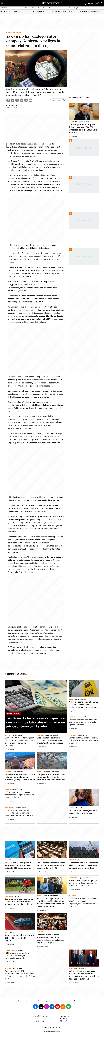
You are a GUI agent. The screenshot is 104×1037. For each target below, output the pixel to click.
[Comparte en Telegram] (26, 100)
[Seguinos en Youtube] (57, 1006)
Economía (41, 8)
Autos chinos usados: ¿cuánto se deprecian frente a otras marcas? (20, 938)
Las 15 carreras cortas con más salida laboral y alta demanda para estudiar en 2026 (51, 865)
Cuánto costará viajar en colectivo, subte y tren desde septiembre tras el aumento (84, 740)
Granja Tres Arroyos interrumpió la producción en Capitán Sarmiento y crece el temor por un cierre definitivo (20, 742)
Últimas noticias (30, 8)
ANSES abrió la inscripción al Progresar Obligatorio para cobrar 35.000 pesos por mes (18, 865)
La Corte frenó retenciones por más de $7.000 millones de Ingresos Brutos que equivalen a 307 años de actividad (84, 975)
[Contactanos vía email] (37, 1021)
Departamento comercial (64, 1017)
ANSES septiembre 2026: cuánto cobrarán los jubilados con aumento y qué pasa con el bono (20, 777)
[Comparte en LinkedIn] (21, 100)
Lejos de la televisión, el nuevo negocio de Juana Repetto (83, 812)
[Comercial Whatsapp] (66, 1021)
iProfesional (10, 32)
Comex (18, 32)
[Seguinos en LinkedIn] (52, 1006)
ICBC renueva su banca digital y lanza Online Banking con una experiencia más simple (18, 955)
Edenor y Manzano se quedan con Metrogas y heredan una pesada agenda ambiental (83, 722)
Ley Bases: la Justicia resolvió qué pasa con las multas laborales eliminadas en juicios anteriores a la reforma (36, 722)
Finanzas (58, 8)
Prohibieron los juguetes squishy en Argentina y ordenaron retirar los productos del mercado (84, 883)
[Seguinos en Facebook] (35, 1006)
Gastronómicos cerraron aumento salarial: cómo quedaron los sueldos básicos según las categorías (50, 938)
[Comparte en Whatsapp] (17, 100)
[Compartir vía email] (30, 100)
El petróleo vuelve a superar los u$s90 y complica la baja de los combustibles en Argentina (83, 865)
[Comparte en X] (12, 100)
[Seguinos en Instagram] (46, 1006)
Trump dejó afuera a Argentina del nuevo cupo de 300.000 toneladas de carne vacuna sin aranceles (83, 128)
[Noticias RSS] (63, 1006)
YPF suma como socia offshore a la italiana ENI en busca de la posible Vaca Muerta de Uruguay (84, 705)
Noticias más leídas (16, 674)
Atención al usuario (40, 1016)
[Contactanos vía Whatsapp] (43, 1021)
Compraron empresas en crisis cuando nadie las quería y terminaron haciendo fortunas (51, 777)
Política (50, 8)
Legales (76, 8)
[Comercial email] (61, 1021)
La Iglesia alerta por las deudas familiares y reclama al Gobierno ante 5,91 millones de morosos (50, 740)
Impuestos (67, 8)
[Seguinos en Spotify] (68, 1006)
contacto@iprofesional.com (52, 1031)
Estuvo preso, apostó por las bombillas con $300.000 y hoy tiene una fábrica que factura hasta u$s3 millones (50, 902)
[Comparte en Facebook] (8, 100)
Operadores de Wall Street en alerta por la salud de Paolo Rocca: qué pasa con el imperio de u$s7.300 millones (20, 975)
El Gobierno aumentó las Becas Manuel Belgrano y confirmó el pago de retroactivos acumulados (19, 813)
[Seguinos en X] (41, 1006)
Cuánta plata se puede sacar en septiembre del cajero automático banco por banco (19, 795)
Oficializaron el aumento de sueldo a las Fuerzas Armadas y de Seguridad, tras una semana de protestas (83, 902)
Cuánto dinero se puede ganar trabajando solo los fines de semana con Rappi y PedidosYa (19, 902)
